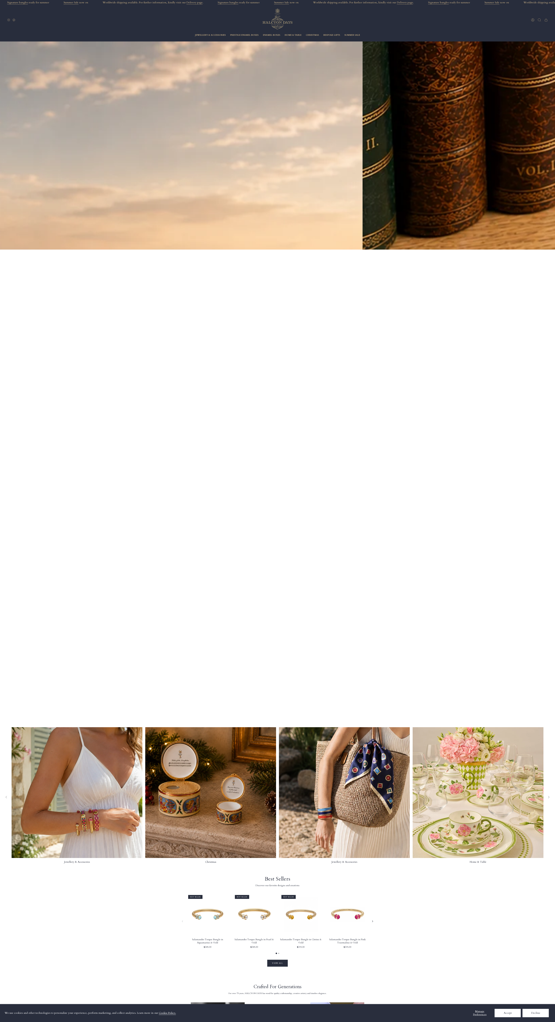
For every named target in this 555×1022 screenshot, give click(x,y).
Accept (508, 1013)
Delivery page (194, 2)
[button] (539, 20)
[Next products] (372, 921)
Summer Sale (71, 2)
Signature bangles (17, 2)
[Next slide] (549, 797)
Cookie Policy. (167, 1013)
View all (277, 963)
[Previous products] (182, 921)
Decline (535, 1013)
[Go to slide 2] (278, 953)
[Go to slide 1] (276, 953)
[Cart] (546, 20)
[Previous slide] (6, 797)
